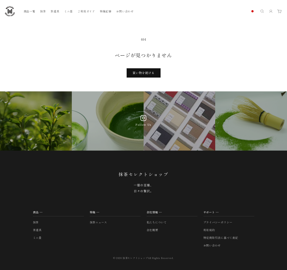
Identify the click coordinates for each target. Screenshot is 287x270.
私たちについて (157, 222)
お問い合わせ (212, 245)
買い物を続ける (144, 73)
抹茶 (36, 222)
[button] (262, 11)
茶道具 (37, 230)
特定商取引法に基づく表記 (220, 238)
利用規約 (209, 230)
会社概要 (152, 230)
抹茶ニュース (98, 222)
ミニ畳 (37, 238)
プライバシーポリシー (218, 222)
